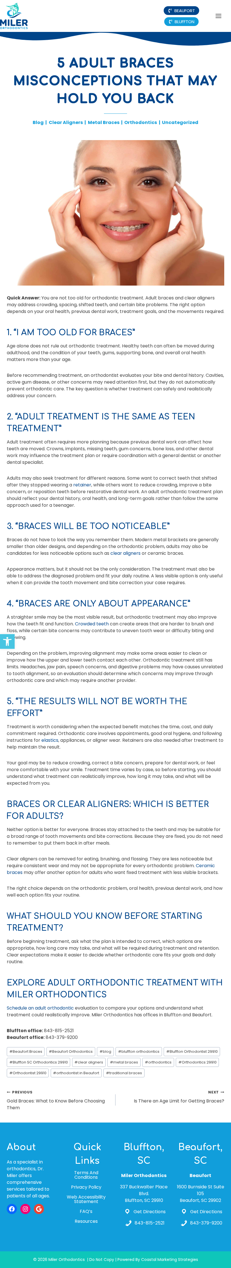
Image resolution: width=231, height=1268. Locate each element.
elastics (49, 740)
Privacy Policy (86, 1187)
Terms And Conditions (86, 1174)
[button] (7, 641)
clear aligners (125, 553)
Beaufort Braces (25, 1051)
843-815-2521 (150, 1223)
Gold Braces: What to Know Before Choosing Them (56, 1100)
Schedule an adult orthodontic (40, 1008)
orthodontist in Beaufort (76, 1073)
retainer (82, 485)
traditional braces (124, 1073)
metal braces (124, 1062)
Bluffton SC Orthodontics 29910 (38, 1062)
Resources (86, 1221)
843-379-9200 (206, 1223)
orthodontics (158, 1062)
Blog (38, 122)
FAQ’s (86, 1211)
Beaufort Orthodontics (71, 1051)
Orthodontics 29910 (197, 1062)
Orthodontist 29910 (27, 1073)
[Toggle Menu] (218, 16)
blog (105, 1051)
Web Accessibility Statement (86, 1199)
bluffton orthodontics (138, 1051)
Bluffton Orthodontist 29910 (192, 1051)
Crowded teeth (92, 624)
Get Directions (150, 1211)
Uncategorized (180, 122)
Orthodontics (140, 122)
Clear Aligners (66, 122)
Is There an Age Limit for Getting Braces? (179, 1097)
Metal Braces (103, 122)
